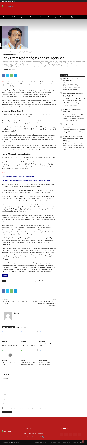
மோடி (48, 280)
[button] (83, 17)
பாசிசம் (41, 17)
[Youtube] (84, 1)
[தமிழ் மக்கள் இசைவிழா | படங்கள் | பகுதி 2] (47, 336)
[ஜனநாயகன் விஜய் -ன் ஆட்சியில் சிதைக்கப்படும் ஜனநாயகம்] (29, 355)
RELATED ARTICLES (8, 327)
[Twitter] (81, 1)
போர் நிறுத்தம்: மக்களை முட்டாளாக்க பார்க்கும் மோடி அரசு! (18, 176)
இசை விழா (23, 341)
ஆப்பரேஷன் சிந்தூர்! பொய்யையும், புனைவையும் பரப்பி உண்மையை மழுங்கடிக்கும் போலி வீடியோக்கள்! (43, 303)
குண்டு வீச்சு (9, 280)
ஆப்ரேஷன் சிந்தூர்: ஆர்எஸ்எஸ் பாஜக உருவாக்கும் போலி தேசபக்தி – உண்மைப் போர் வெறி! (26, 180)
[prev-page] (3, 368)
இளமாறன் (6, 69)
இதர (72, 17)
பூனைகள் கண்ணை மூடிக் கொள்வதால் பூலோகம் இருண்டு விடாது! (28, 345)
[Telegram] (78, 1)
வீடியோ (48, 17)
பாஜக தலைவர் (37, 280)
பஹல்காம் (30, 280)
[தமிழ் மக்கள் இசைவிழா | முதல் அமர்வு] (10, 355)
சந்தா (55, 17)
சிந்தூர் (15, 280)
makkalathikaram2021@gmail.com (39, 437)
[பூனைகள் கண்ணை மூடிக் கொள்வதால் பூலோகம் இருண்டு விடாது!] (29, 336)
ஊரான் (64, 93)
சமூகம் (22, 17)
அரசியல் (14, 17)
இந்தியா (14, 54)
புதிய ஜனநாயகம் (63, 17)
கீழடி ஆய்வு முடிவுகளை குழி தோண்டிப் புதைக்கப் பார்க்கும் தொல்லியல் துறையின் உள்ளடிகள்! (73, 138)
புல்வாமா (43, 280)
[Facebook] (72, 1)
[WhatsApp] (11, 75)
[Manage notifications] (83, 441)
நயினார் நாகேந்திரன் (23, 280)
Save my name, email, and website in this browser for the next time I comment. (25, 408)
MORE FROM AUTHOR (21, 327)
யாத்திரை (53, 280)
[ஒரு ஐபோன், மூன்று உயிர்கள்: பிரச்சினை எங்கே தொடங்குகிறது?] (10, 336)
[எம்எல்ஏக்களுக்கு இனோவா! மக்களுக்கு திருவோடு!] (47, 355)
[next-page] (6, 368)
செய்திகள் (5, 17)
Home (4, 52)
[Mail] (75, 1)
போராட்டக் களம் (31, 17)
